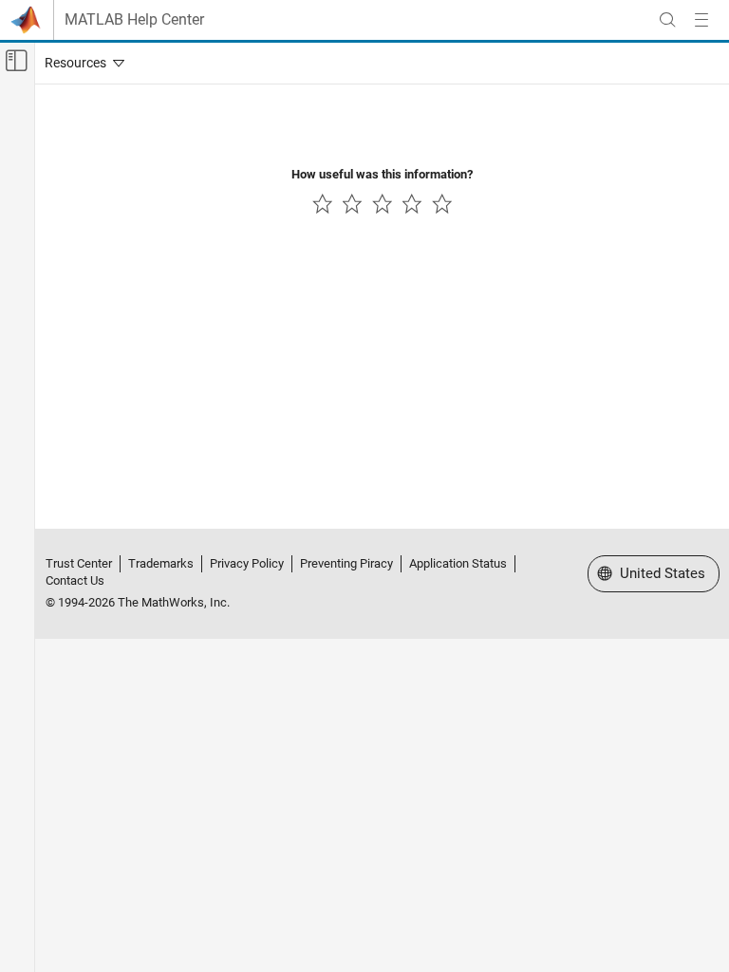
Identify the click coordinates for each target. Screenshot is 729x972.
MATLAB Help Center (134, 20)
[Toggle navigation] (80, 62)
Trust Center (79, 563)
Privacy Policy (247, 563)
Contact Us (75, 580)
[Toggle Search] (667, 20)
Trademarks (161, 563)
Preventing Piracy (346, 563)
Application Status (458, 563)
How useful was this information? (382, 174)
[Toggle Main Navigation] (701, 20)
